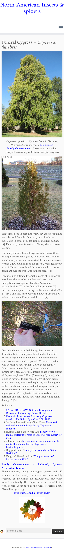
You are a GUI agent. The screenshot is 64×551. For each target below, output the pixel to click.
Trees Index (43, 493)
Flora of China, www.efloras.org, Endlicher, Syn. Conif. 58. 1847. (30, 417)
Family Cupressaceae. (20, 148)
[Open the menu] (61, 27)
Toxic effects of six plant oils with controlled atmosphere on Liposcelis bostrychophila (32, 444)
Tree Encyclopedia (24, 493)
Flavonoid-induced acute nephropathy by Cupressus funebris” (32, 425)
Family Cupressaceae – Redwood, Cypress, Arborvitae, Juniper (32, 466)
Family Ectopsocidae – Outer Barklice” (31, 451)
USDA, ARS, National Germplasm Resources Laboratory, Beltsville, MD (29, 411)
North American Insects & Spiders (38, 547)
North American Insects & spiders (32, 8)
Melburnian (46, 145)
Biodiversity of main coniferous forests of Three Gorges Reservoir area (34, 435)
